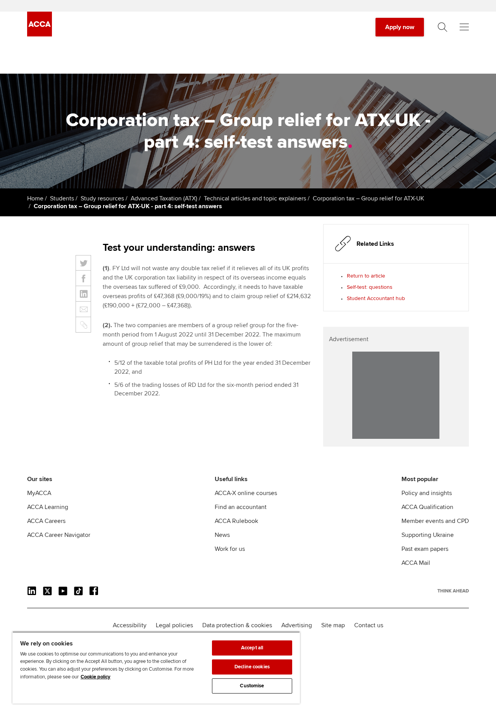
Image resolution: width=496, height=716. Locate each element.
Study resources (102, 198)
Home (35, 198)
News (222, 535)
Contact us (368, 625)
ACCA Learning (47, 507)
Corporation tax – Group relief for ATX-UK (368, 198)
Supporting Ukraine (427, 535)
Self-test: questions (370, 287)
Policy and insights (426, 493)
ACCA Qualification (427, 507)
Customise (252, 686)
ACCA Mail (415, 563)
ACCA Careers (46, 521)
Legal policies (174, 625)
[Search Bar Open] (442, 27)
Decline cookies (252, 667)
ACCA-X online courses (246, 493)
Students (62, 198)
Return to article (366, 276)
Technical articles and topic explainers (255, 198)
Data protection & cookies (237, 625)
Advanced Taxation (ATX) (164, 198)
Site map (333, 625)
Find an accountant (241, 507)
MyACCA (39, 493)
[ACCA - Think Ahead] (39, 34)
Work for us (230, 549)
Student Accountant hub (376, 298)
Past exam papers (424, 549)
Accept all (252, 648)
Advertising (296, 625)
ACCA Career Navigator (58, 535)
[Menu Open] (464, 27)
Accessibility (129, 625)
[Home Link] (453, 591)
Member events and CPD (435, 521)
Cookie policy (95, 677)
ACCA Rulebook (236, 521)
